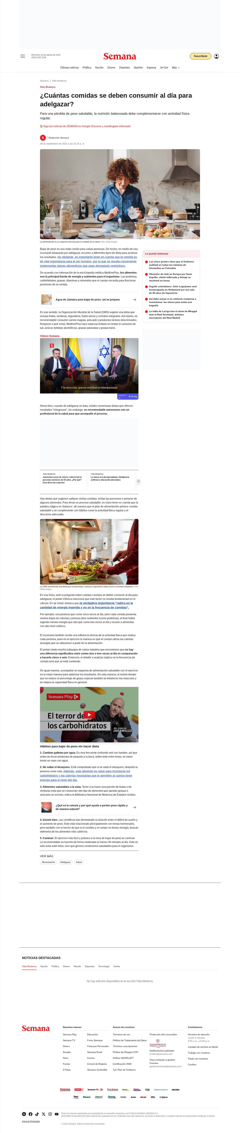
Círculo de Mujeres (97, 1064)
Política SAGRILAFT (123, 1058)
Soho (65, 1058)
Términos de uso (121, 1034)
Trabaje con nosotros (199, 1052)
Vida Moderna (59, 80)
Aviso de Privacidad (34, 1121)
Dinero (66, 1046)
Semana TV (69, 1040)
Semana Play (70, 1034)
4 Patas (67, 1069)
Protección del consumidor (163, 1034)
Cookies (192, 1064)
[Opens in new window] (30, 1114)
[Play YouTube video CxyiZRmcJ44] (89, 714)
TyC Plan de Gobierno (124, 1069)
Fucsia (66, 1064)
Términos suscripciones (125, 1046)
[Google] (24, 1114)
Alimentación (48, 862)
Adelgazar (65, 862)
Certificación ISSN (122, 1064)
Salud (79, 862)
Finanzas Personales (98, 1046)
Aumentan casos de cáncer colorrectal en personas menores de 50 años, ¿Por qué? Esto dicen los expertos (62, 480)
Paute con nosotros (198, 1058)
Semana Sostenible (97, 1069)
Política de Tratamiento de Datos (130, 1040)
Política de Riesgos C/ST (125, 1052)
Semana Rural (94, 1052)
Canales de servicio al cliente (203, 1047)
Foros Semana (95, 1040)
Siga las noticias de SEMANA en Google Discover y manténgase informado (87, 126)
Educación (92, 1034)
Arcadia (67, 1052)
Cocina (90, 1058)
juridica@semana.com (161, 1054)
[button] (89, 714)
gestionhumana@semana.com (165, 1066)
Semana (44, 80)
